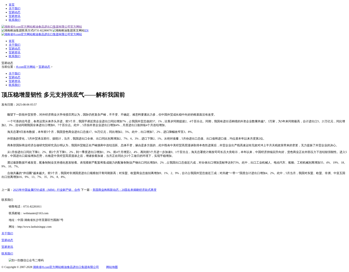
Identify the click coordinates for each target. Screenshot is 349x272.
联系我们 (14, 19)
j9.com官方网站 (25, 66)
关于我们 (14, 8)
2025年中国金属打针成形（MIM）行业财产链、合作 (46, 189)
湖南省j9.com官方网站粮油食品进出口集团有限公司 (66, 267)
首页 (12, 4)
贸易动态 (14, 12)
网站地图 (112, 267)
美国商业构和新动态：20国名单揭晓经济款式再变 (125, 189)
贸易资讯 (14, 16)
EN (87, 30)
